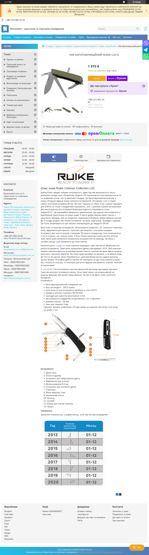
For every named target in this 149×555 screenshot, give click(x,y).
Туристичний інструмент (85, 46)
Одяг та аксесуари (15, 122)
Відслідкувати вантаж (97, 37)
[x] (120, 495)
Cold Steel (8, 514)
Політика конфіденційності (112, 552)
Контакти (127, 37)
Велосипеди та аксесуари (19, 83)
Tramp (7, 530)
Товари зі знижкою (22, 37)
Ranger (7, 533)
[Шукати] (137, 28)
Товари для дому (15, 105)
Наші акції (46, 514)
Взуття (10, 132)
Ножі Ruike (111, 46)
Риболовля (12, 95)
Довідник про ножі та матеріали (91, 517)
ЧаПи (81, 37)
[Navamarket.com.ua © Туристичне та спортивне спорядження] (5, 28)
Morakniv (8, 511)
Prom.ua (88, 550)
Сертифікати (82, 514)
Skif (6, 527)
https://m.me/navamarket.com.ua (19, 255)
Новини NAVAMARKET (52, 511)
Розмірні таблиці (84, 511)
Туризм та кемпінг (63, 46)
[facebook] (117, 495)
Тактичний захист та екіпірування (16, 65)
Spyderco (8, 517)
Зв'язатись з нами (120, 511)
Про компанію (118, 521)
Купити (97, 78)
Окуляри (11, 110)
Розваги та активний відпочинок (16, 77)
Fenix (6, 524)
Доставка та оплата (43, 37)
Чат (139, 547)
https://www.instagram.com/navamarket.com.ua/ (18, 278)
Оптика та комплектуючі (18, 100)
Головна (7, 37)
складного (60, 245)
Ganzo (7, 521)
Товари (49, 46)
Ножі (102, 46)
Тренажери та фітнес (17, 71)
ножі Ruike (48, 269)
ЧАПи (79, 521)
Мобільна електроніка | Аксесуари (18, 116)
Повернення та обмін (65, 37)
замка (88, 298)
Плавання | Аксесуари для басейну (19, 89)
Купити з (112, 78)
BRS (6, 536)
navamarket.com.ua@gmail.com (18, 249)
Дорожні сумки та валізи (18, 127)
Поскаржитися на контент (88, 552)
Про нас (116, 37)
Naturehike (8, 539)
